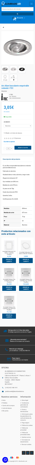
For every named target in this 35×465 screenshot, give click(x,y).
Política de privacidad (24, 429)
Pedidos (5, 403)
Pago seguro (25, 422)
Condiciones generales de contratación (24, 405)
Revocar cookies (26, 444)
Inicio (4, 400)
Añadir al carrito (23, 147)
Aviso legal (24, 400)
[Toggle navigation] (31, 4)
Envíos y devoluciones (24, 410)
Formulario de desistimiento (25, 441)
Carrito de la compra (8, 405)
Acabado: (7, 122)
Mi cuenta (5, 411)
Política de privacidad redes (25, 433)
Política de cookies (27, 425)
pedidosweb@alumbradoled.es (14, 391)
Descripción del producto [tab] (11, 159)
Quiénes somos (26, 437)
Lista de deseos (7, 408)
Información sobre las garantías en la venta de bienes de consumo (26, 417)
